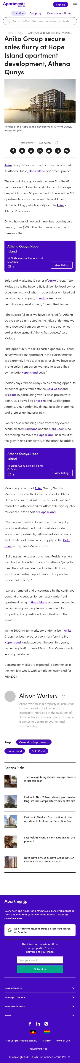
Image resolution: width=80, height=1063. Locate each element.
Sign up (60, 4)
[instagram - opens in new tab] (46, 1023)
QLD (20, 32)
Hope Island (37, 171)
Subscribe (40, 969)
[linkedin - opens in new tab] (38, 1023)
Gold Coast (54, 389)
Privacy (46, 1040)
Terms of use (62, 1040)
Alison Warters (39, 695)
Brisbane (10, 394)
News (10, 32)
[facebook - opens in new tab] (30, 1023)
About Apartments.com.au (21, 1040)
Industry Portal (38, 1048)
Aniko (8, 165)
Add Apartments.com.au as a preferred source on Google (42, 930)
